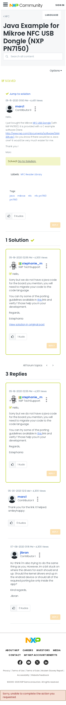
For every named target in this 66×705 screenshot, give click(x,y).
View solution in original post (27, 324)
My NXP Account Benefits (40, 655)
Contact (15, 655)
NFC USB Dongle (42, 122)
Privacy (6, 671)
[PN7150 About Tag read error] (47, 365)
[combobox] (33, 56)
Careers (28, 650)
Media (57, 650)
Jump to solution (19, 94)
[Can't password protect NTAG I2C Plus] (53, 365)
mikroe (21, 195)
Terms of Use (18, 671)
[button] (35, 109)
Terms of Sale (32, 671)
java (12, 195)
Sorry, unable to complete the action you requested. (28, 695)
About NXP (12, 650)
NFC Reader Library (31, 174)
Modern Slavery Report (52, 671)
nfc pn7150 (40, 195)
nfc (30, 195)
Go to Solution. (27, 161)
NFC (7, 16)
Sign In (59, 5)
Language (51, 15)
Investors (43, 650)
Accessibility (23, 675)
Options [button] (55, 70)
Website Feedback (40, 675)
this (39, 300)
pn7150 (13, 199)
